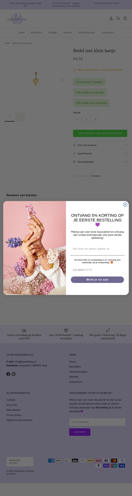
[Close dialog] (125, 204)
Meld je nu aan (97, 279)
